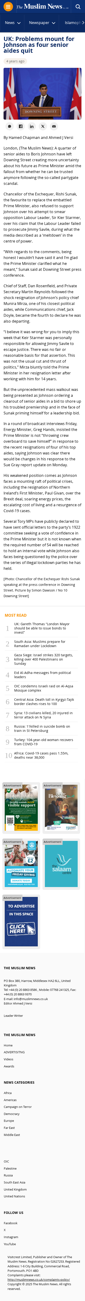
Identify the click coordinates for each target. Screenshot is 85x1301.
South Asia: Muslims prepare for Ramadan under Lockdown (39, 643)
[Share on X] (43, 126)
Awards (9, 1066)
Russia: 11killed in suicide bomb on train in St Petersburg (42, 728)
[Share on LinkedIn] (32, 126)
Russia (8, 1175)
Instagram (11, 1237)
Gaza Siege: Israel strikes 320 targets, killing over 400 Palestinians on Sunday (43, 659)
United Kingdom (15, 1190)
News (10, 22)
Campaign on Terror (18, 1107)
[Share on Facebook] (21, 126)
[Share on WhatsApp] (9, 126)
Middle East (12, 1135)
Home (8, 1045)
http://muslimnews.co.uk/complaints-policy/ (39, 1280)
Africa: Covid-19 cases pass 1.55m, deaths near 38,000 (41, 755)
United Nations (14, 1196)
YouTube (10, 1244)
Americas (10, 1100)
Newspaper (39, 22)
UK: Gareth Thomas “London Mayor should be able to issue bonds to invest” (42, 628)
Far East (9, 1128)
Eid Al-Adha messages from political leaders (42, 674)
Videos (8, 1059)
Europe (9, 1121)
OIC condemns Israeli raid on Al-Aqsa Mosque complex (43, 688)
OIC (6, 1161)
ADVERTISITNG (14, 1052)
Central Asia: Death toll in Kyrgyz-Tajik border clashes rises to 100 (44, 701)
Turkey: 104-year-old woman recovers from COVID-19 (43, 742)
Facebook (10, 1223)
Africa (8, 1093)
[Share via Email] (54, 126)
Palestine (10, 1169)
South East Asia (14, 1182)
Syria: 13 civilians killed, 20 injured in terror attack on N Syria (43, 715)
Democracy (12, 1114)
